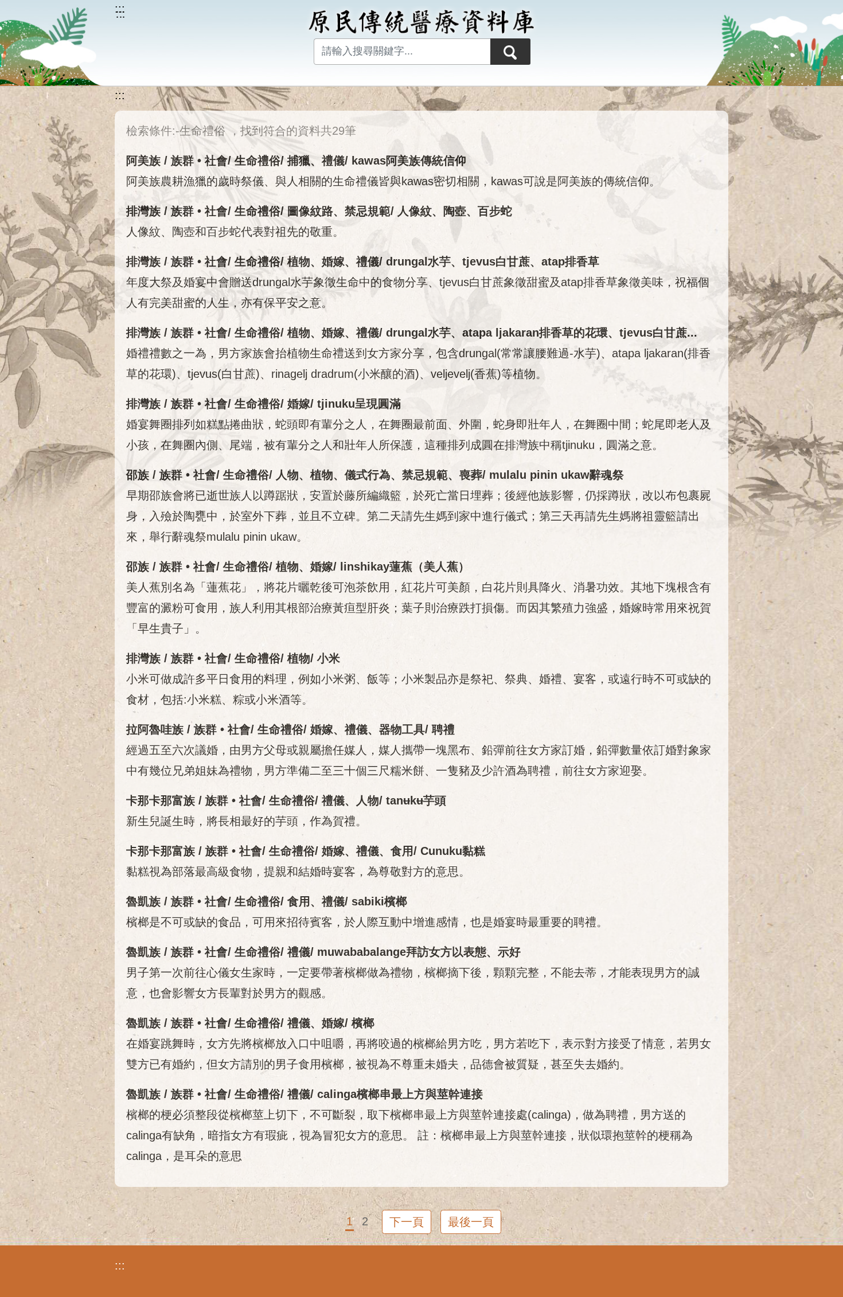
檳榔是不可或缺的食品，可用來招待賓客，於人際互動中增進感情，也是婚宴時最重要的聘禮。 (367, 922)
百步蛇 (495, 211)
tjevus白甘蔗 (496, 261)
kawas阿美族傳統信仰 (409, 160)
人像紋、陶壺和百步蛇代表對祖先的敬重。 (235, 231)
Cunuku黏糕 (452, 851)
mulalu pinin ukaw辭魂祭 (556, 474)
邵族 (137, 474)
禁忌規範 (368, 211)
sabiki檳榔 (379, 901)
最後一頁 (471, 1222)
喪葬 (470, 474)
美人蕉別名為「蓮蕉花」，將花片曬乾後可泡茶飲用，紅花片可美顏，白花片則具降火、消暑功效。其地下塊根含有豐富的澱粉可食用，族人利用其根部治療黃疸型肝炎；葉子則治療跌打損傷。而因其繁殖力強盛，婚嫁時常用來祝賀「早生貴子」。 (418, 608)
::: (120, 95)
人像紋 (414, 211)
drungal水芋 (418, 261)
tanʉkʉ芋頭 (416, 800)
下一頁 (406, 1222)
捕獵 (298, 160)
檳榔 (363, 1023)
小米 (328, 658)
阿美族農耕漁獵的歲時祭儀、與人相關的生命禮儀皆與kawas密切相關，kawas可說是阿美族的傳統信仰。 (393, 181)
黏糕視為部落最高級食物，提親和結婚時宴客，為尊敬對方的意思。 (298, 871)
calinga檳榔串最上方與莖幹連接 (400, 1094)
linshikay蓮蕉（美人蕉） (405, 566)
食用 (402, 851)
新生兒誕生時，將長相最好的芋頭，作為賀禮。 (246, 821)
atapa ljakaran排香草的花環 (535, 332)
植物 (298, 261)
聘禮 (443, 729)
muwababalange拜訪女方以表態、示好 (419, 952)
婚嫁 (333, 261)
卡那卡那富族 (160, 800)
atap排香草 (570, 261)
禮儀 (333, 160)
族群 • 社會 (199, 160)
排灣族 (143, 211)
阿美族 (143, 160)
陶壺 (454, 211)
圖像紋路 (310, 211)
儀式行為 (368, 474)
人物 (287, 474)
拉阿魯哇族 (155, 729)
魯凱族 (143, 901)
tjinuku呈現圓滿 (359, 403)
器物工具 (402, 729)
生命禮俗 (257, 160)
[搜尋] (510, 51)
